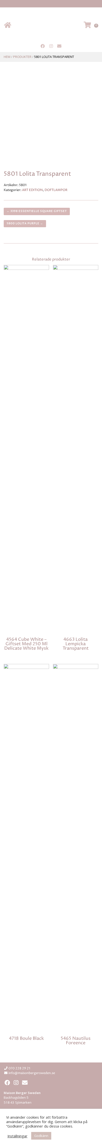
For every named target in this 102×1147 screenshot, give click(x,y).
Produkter (22, 56)
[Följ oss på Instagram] (51, 46)
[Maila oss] (59, 46)
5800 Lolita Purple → (25, 223)
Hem (7, 56)
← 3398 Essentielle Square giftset (37, 211)
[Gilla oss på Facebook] (42, 46)
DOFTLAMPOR (56, 190)
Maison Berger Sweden (51, 25)
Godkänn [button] (41, 1135)
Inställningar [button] (17, 1136)
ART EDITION (32, 190)
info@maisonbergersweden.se (31, 1073)
